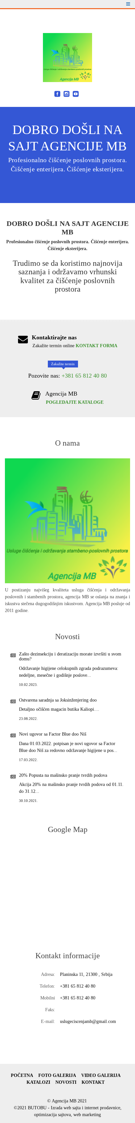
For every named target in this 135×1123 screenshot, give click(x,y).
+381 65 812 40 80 (84, 375)
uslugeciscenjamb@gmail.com (88, 1021)
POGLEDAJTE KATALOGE (75, 402)
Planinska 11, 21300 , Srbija (86, 974)
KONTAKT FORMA (96, 345)
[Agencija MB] (67, 57)
